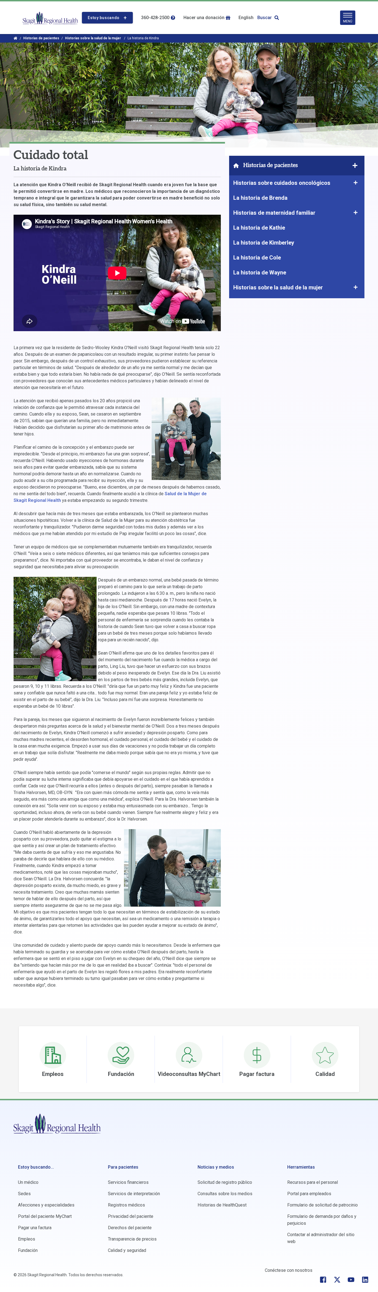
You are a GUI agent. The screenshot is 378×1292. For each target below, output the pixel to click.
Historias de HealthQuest (222, 1205)
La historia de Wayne (259, 272)
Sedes (24, 1193)
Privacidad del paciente (130, 1216)
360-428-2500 (155, 17)
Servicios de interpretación (134, 1193)
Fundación (28, 1250)
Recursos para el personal (312, 1182)
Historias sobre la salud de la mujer (93, 38)
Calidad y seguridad (127, 1250)
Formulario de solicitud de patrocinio (322, 1205)
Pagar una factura (34, 1227)
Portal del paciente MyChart (45, 1216)
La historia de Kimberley (263, 242)
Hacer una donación (203, 17)
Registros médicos (126, 1205)
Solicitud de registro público (225, 1182)
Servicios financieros (128, 1182)
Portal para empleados (309, 1193)
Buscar (264, 17)
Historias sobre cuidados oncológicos (282, 183)
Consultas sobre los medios (225, 1193)
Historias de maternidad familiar (274, 212)
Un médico (28, 1182)
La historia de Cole (257, 257)
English (246, 17)
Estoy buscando (104, 17)
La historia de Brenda (260, 197)
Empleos (26, 1239)
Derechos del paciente (130, 1227)
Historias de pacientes (41, 38)
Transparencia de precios (132, 1239)
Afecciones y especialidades (46, 1205)
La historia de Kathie (259, 227)
